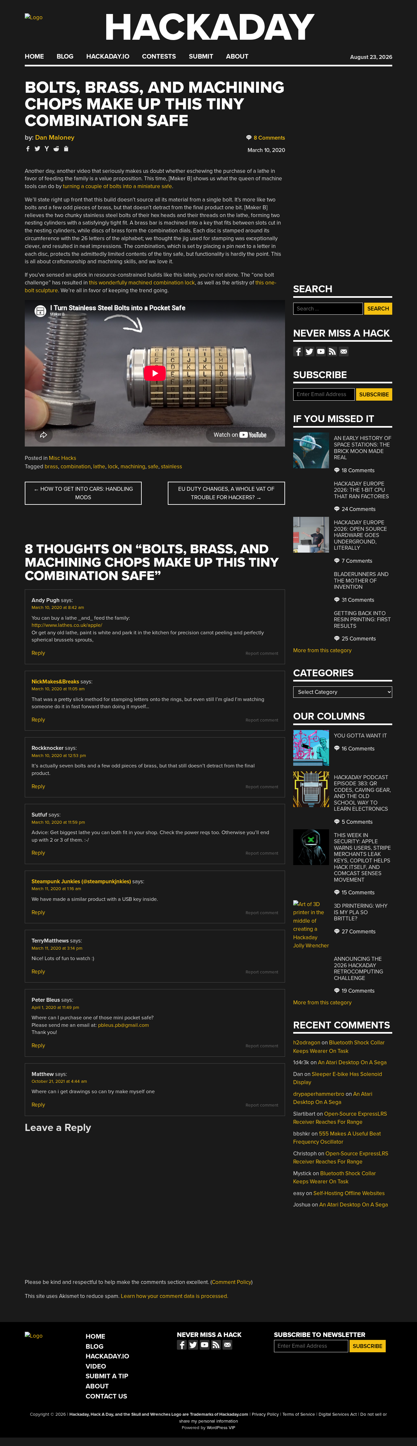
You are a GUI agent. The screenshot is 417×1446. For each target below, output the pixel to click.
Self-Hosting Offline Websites (349, 1193)
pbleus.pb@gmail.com (123, 1025)
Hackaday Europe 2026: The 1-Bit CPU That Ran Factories (361, 490)
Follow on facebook (298, 351)
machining (133, 466)
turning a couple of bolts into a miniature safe (117, 186)
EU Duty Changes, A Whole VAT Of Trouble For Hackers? (226, 493)
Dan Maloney (54, 137)
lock (113, 466)
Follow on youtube (321, 351)
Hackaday (209, 27)
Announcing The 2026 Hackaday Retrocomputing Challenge (358, 969)
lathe (99, 466)
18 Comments (357, 470)
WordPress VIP (221, 1427)
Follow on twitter (309, 351)
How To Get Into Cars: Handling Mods (83, 493)
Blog (65, 57)
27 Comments (358, 931)
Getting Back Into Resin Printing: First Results (362, 619)
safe (153, 466)
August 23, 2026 (371, 57)
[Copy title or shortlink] (66, 149)
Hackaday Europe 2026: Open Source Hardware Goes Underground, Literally (360, 535)
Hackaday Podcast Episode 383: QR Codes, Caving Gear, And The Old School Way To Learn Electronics (362, 793)
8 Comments (268, 137)
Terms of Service (298, 1414)
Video (96, 1366)
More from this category (322, 650)
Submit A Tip (107, 1376)
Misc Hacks (62, 458)
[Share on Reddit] (56, 148)
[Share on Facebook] (28, 148)
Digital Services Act (338, 1414)
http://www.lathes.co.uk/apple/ (67, 625)
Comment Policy (231, 1282)
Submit (201, 57)
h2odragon (306, 1042)
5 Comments (356, 822)
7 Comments (356, 561)
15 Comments (357, 892)
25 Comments (358, 638)
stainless (171, 466)
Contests (159, 57)
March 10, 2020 (266, 150)
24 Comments (358, 509)
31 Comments (357, 600)
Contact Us (106, 1396)
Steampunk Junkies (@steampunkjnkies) (81, 881)
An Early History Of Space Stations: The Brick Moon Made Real (362, 448)
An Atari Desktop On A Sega (352, 1062)
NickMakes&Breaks (55, 681)
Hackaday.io (107, 57)
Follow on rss (332, 351)
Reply (38, 653)
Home (34, 57)
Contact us (344, 351)
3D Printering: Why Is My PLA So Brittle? (361, 912)
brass (51, 466)
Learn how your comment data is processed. (174, 1296)
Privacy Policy (265, 1414)
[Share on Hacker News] (47, 148)
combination (76, 466)
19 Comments (357, 990)
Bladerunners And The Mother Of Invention (361, 580)
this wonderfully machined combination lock (142, 282)
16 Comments (357, 748)
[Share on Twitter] (37, 148)
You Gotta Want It (360, 735)
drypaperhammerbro (318, 1094)
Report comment (262, 653)
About (237, 57)
